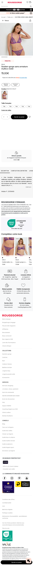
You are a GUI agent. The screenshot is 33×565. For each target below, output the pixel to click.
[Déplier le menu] (2, 2)
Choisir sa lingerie (7, 434)
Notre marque (6, 319)
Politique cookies (7, 513)
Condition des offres (8, 499)
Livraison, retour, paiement (10, 389)
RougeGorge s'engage (8, 322)
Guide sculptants (7, 444)
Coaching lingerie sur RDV (10, 409)
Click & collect (6, 412)
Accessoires (5, 377)
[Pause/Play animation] (31, 10)
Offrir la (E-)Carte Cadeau (10, 466)
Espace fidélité (6, 405)
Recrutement (6, 332)
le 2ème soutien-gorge (15, 13)
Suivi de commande (8, 392)
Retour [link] (7, 20)
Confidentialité (6, 502)
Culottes (4, 357)
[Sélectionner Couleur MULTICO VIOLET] (4, 95)
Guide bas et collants (8, 437)
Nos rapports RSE (7, 339)
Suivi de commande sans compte (10, 395)
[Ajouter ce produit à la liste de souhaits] (30, 117)
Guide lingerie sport (8, 447)
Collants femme (7, 364)
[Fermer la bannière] (31, 13)
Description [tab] (5, 170)
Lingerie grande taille (8, 374)
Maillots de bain (7, 367)
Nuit (3, 360)
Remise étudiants (7, 415)
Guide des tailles (7, 430)
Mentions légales (7, 509)
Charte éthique (6, 346)
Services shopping (7, 385)
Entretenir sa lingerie (8, 450)
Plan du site (5, 528)
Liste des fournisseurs (9, 342)
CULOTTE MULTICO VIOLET (8, 262)
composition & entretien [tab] (19, 170)
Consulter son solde (9, 469)
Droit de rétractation (8, 399)
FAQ (3, 402)
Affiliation (5, 329)
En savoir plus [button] (23, 77)
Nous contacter (7, 336)
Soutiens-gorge (6, 354)
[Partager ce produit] (30, 21)
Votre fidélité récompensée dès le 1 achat (15, 9)
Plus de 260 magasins (8, 325)
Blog (3, 424)
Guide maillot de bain (8, 440)
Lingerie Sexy (6, 370)
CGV (3, 506)
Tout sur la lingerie (7, 427)
